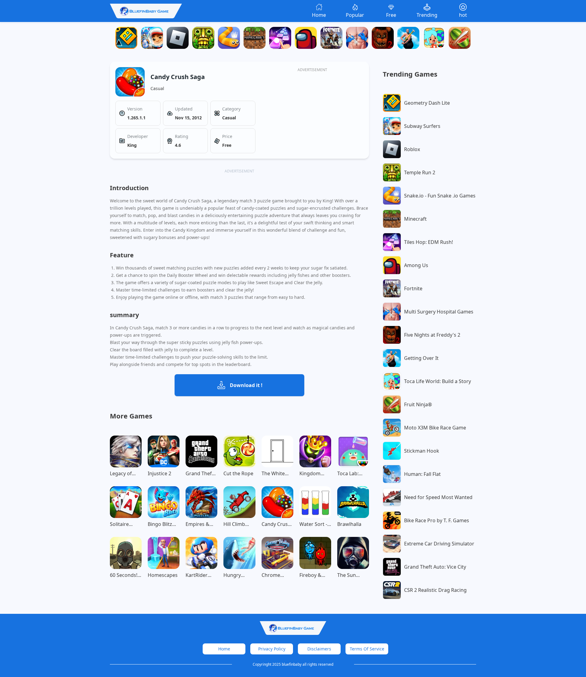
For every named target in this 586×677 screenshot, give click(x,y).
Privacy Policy (271, 649)
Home (224, 649)
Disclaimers (319, 649)
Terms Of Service (367, 649)
